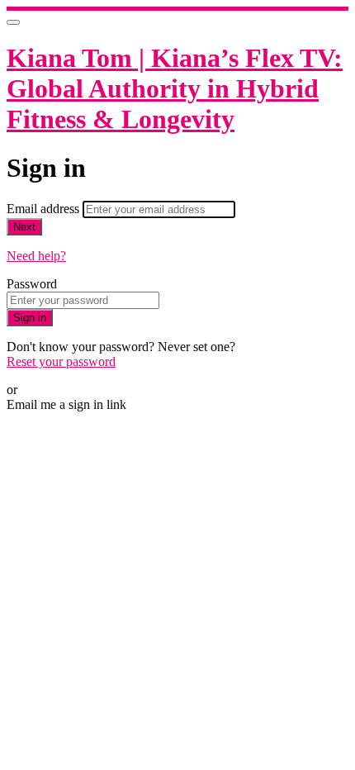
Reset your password (61, 361)
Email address (45, 209)
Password (32, 284)
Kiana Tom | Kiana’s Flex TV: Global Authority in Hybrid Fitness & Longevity (175, 88)
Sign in (29, 317)
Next (24, 227)
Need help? (36, 256)
